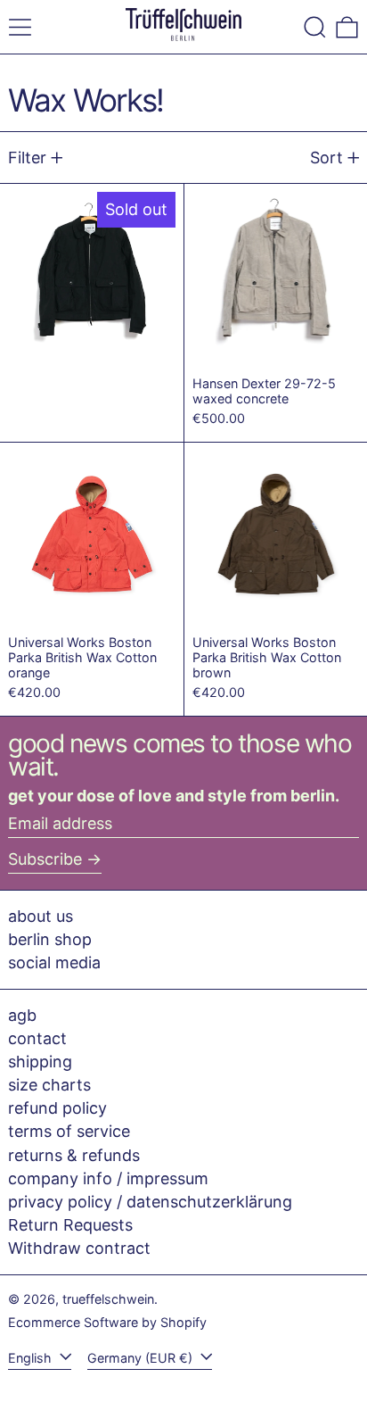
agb (22, 1015)
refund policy (57, 1108)
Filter (27, 157)
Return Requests (70, 1224)
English (31, 1357)
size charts (49, 1084)
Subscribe (45, 859)
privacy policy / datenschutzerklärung (150, 1201)
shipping (40, 1061)
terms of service (69, 1131)
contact (37, 1038)
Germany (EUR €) (141, 1357)
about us (40, 916)
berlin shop (50, 939)
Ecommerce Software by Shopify (107, 1322)
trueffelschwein (108, 1299)
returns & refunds (74, 1155)
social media (54, 962)
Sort (326, 157)
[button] (315, 27)
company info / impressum (108, 1178)
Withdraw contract (79, 1248)
